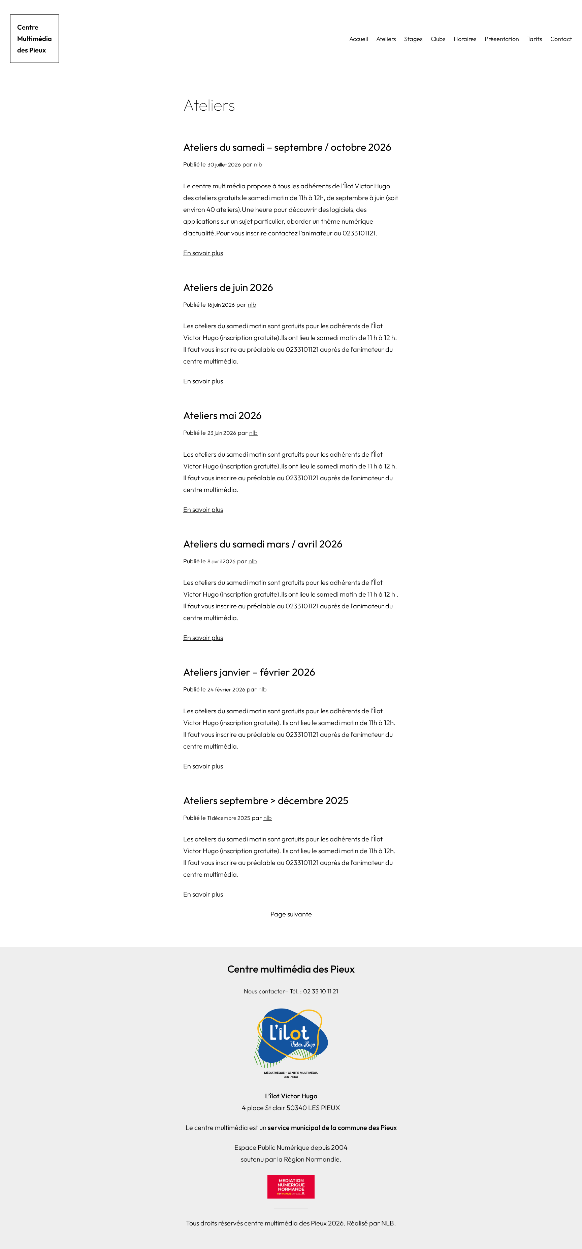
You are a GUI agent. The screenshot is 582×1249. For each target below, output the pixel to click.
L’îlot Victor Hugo (291, 1096)
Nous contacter (264, 991)
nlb (258, 164)
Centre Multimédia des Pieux (34, 38)
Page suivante (291, 914)
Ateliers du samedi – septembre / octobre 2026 (287, 147)
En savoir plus (203, 253)
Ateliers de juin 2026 (228, 287)
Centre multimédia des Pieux (291, 968)
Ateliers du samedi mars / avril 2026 (263, 543)
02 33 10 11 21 (320, 991)
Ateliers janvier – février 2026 (249, 672)
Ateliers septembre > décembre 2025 (265, 800)
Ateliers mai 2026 (222, 415)
